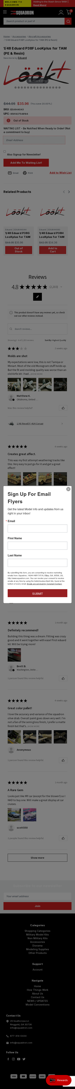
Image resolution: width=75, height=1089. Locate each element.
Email (11, 521)
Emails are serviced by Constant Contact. (44, 583)
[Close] (68, 489)
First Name (15, 538)
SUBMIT (37, 594)
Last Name (15, 555)
